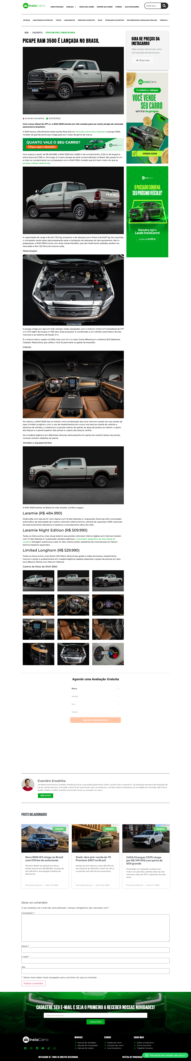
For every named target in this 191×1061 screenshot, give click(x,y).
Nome (25, 946)
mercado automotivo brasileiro (90, 131)
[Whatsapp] (54, 1048)
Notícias (26, 20)
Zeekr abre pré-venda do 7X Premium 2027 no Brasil (93, 859)
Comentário (28, 913)
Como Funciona (57, 7)
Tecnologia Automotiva (114, 20)
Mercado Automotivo (86, 20)
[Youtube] (42, 1048)
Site (23, 967)
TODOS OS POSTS (45, 795)
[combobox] (152, 6)
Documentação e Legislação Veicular (142, 20)
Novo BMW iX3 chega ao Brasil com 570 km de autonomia (44, 859)
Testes (58, 20)
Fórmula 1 (164, 20)
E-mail (25, 957)
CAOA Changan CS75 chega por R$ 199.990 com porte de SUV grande (144, 860)
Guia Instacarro (132, 7)
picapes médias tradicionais (36, 163)
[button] (165, 1055)
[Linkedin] (37, 1048)
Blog (26, 32)
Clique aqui (144, 60)
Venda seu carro (86, 7)
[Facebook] (25, 1048)
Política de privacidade (132, 1057)
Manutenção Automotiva (43, 20)
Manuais (70, 7)
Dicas (100, 20)
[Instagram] (31, 1048)
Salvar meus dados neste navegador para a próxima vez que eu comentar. (60, 977)
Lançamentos (69, 20)
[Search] (164, 6)
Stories (118, 7)
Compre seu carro (105, 7)
